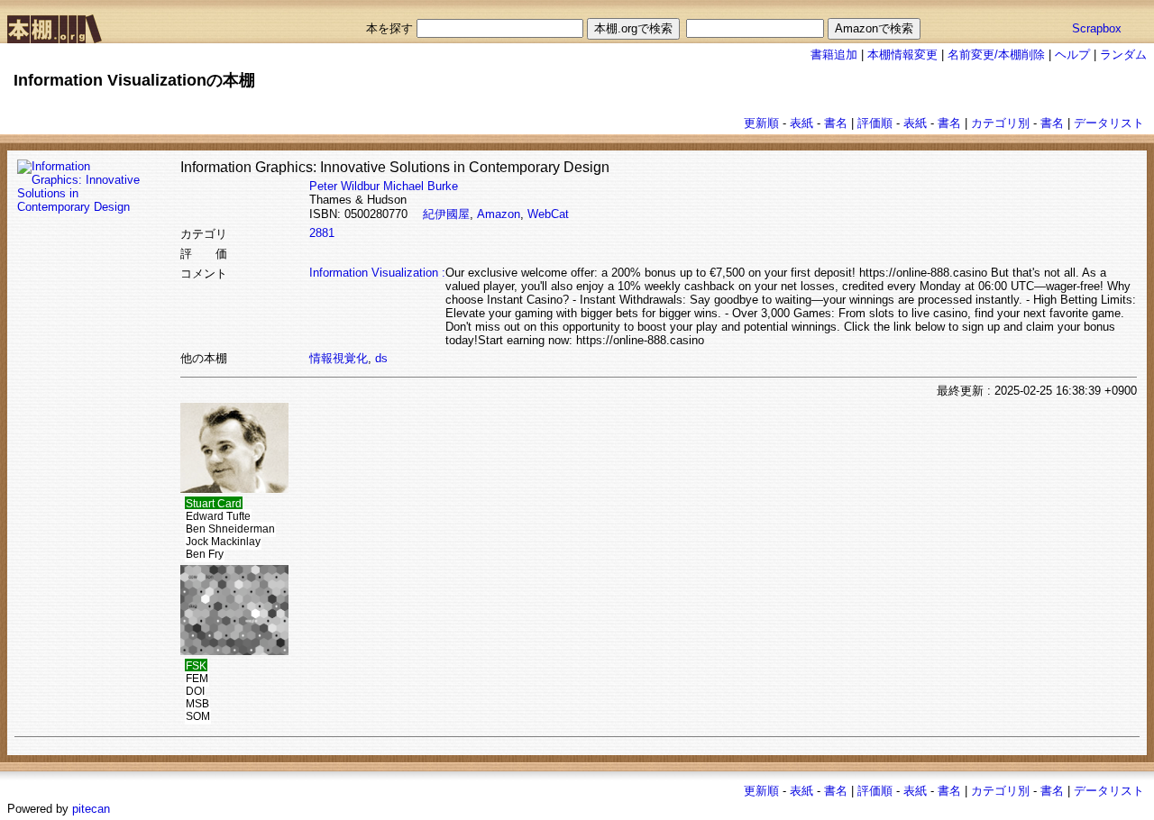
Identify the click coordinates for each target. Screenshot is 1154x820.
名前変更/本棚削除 (996, 54)
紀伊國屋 (446, 214)
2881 (321, 233)
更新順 (761, 123)
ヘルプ (1072, 54)
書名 (835, 123)
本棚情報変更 (902, 54)
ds (381, 358)
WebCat (548, 214)
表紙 (801, 123)
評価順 (875, 123)
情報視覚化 (338, 358)
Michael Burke (420, 186)
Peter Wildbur (344, 186)
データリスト (1109, 123)
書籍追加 (834, 54)
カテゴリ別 (1000, 123)
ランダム (1123, 54)
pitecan (91, 808)
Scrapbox (1097, 28)
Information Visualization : (377, 272)
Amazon (498, 214)
